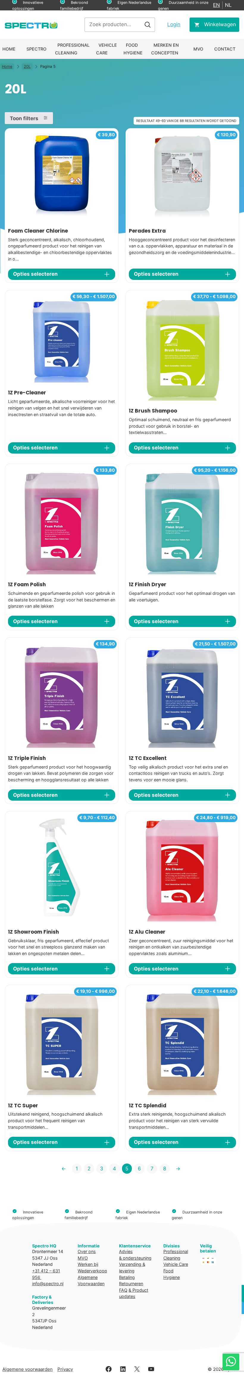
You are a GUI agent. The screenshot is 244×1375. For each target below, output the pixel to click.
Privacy (65, 1369)
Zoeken (147, 25)
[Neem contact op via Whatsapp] (231, 1362)
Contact (224, 48)
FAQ (123, 1290)
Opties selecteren (35, 274)
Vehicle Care (106, 49)
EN (216, 5)
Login (173, 24)
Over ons (87, 1251)
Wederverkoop (92, 1270)
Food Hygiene (133, 49)
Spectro (36, 48)
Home (8, 48)
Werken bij (88, 1264)
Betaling (127, 1277)
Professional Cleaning (72, 49)
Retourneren (131, 1283)
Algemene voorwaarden (27, 1369)
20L (27, 66)
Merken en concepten (165, 49)
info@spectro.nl (47, 1283)
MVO (198, 48)
